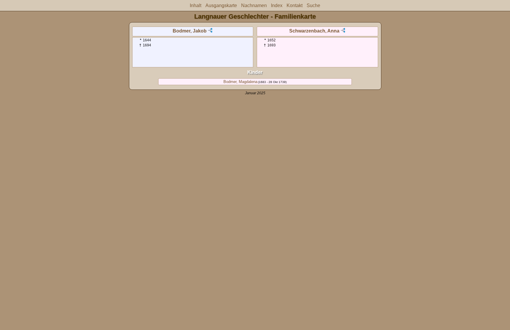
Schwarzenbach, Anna (314, 30)
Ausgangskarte (221, 5)
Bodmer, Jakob (190, 30)
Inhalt (195, 5)
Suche (313, 5)
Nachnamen (254, 5)
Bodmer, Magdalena (240, 81)
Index (276, 5)
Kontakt (295, 5)
